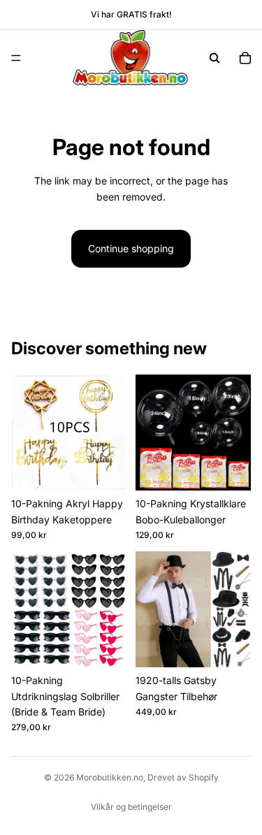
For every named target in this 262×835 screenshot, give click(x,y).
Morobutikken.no (109, 777)
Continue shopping (131, 248)
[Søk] (214, 58)
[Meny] (16, 58)
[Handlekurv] (245, 58)
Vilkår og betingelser (131, 806)
